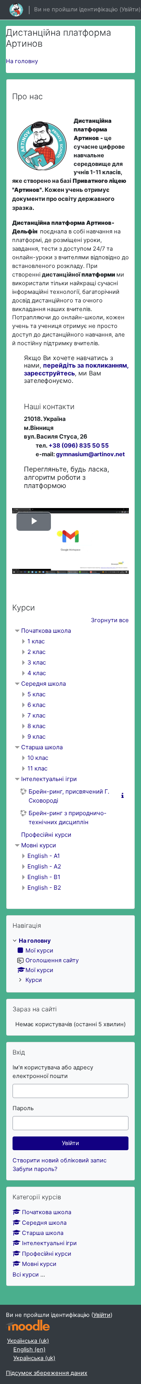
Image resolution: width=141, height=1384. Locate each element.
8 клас (36, 726)
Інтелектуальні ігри (49, 779)
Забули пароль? (35, 1169)
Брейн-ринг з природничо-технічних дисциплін (68, 817)
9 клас (36, 736)
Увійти (130, 9)
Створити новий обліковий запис (60, 1160)
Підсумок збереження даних (46, 1373)
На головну (22, 61)
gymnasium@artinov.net (90, 454)
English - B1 (43, 877)
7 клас (36, 715)
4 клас (36, 673)
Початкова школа (46, 630)
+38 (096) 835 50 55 (79, 445)
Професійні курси (46, 834)
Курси (33, 979)
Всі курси (26, 1274)
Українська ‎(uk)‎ (28, 1340)
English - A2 (44, 866)
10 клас (37, 757)
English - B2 (44, 887)
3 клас (36, 662)
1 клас (36, 641)
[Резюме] (124, 795)
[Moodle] (28, 1325)
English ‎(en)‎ (29, 1349)
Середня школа (43, 683)
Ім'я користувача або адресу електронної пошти (53, 1072)
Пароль (23, 1108)
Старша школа (42, 747)
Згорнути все (110, 620)
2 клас (36, 652)
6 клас (36, 704)
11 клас (37, 768)
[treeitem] (70, 961)
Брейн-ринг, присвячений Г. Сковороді (69, 796)
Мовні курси (38, 845)
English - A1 (43, 856)
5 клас (36, 694)
